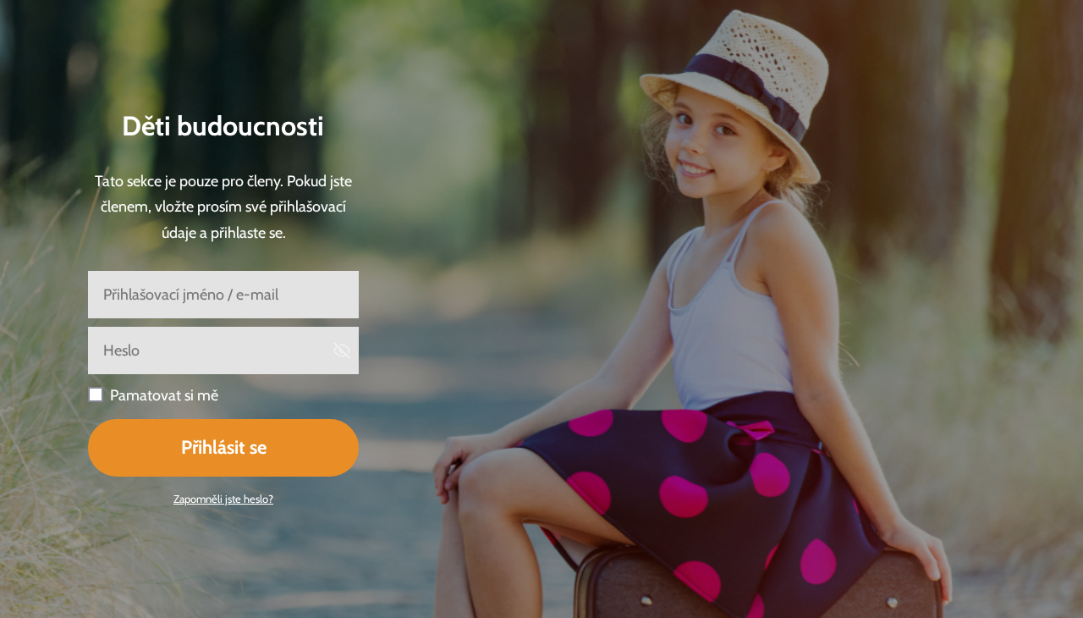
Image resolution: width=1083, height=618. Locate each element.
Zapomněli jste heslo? (223, 498)
